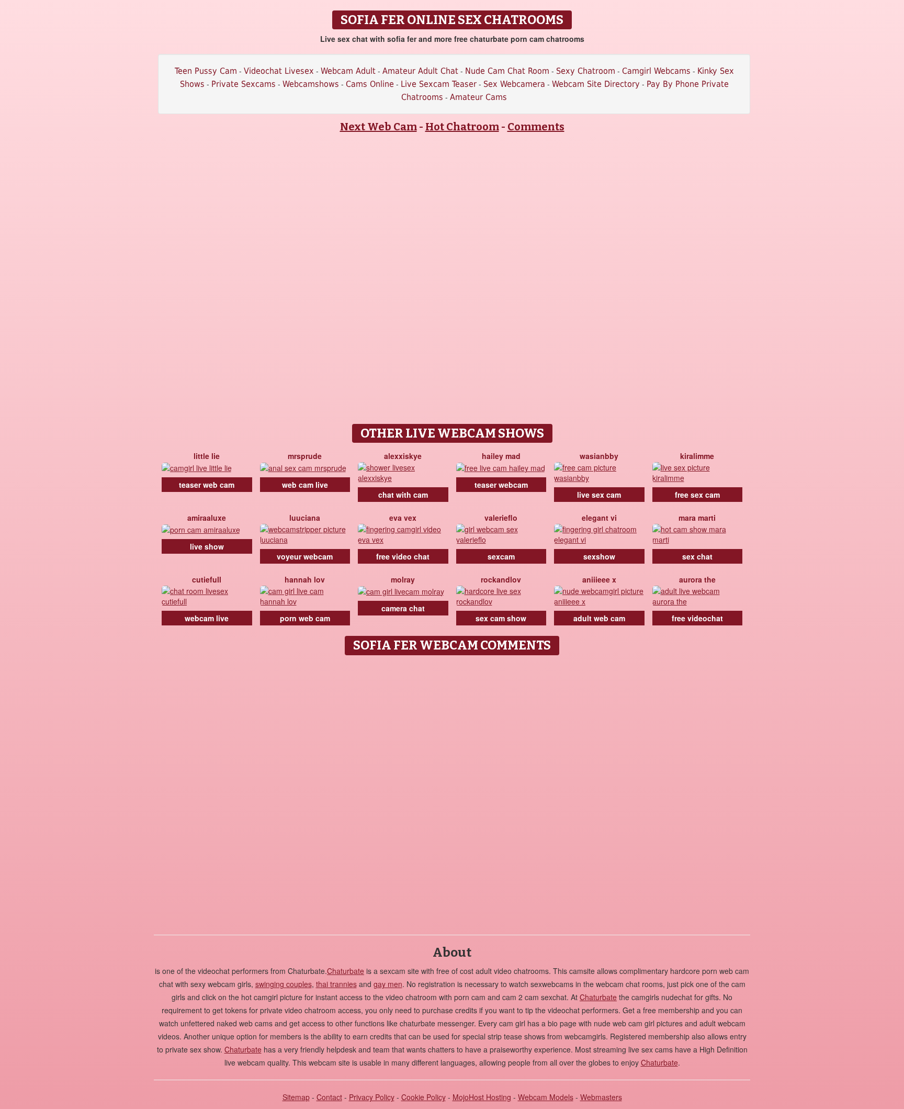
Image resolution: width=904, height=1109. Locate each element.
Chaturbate (345, 971)
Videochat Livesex (279, 71)
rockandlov (501, 579)
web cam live (305, 484)
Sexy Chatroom (585, 71)
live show (207, 546)
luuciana (304, 517)
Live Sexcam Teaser (439, 84)
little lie (207, 456)
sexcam (501, 556)
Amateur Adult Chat (420, 71)
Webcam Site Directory (596, 84)
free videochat (697, 618)
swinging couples (283, 984)
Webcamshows (310, 84)
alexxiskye (403, 456)
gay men (388, 984)
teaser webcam (501, 484)
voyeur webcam (305, 556)
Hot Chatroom (462, 126)
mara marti (697, 517)
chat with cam (403, 494)
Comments (535, 126)
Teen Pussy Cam (206, 71)
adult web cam (599, 618)
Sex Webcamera (514, 84)
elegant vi (599, 517)
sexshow (599, 556)
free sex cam (697, 494)
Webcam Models (545, 1097)
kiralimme (697, 456)
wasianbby (599, 456)
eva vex (402, 517)
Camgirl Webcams (656, 71)
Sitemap (296, 1097)
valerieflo (500, 517)
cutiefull (206, 579)
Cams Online (370, 84)
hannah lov (305, 579)
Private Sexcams (243, 84)
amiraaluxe (206, 517)
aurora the (697, 579)
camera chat (403, 608)
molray (403, 579)
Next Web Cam (378, 126)
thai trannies (336, 984)
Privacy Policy (371, 1097)
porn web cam (305, 618)
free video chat (403, 556)
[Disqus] (452, 791)
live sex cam (599, 494)
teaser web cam (206, 484)
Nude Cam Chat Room (507, 71)
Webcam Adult (348, 71)
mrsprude (305, 456)
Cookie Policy (423, 1097)
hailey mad (501, 456)
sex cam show (501, 618)
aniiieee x (599, 579)
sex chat (697, 556)
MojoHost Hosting (482, 1097)
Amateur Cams (478, 97)
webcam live (207, 618)
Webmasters (601, 1097)
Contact (329, 1097)
